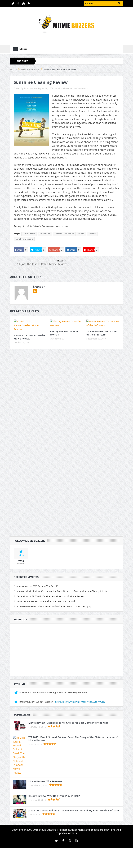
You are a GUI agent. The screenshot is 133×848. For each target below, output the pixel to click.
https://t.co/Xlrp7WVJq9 (93, 701)
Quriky (81, 234)
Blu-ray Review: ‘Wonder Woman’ (64, 333)
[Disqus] (66, 397)
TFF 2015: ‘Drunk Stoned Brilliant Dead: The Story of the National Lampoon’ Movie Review (73, 738)
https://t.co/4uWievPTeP (67, 701)
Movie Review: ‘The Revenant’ (45, 781)
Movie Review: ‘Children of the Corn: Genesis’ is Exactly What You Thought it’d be (67, 591)
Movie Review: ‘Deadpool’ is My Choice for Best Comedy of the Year (68, 722)
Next (60, 260)
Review (92, 234)
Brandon (28, 88)
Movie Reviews (65, 88)
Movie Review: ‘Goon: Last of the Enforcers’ (101, 333)
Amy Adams (29, 234)
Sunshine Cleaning (24, 239)
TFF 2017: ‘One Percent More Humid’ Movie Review (58, 596)
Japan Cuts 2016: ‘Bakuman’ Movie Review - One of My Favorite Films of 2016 (73, 810)
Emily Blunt (44, 234)
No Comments (81, 88)
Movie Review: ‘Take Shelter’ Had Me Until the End (49, 601)
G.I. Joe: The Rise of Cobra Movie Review (41, 264)
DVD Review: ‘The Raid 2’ (45, 586)
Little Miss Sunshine (64, 234)
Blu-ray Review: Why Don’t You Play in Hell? (54, 796)
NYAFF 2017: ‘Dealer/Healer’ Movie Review (30, 337)
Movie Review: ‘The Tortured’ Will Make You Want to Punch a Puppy (56, 606)
